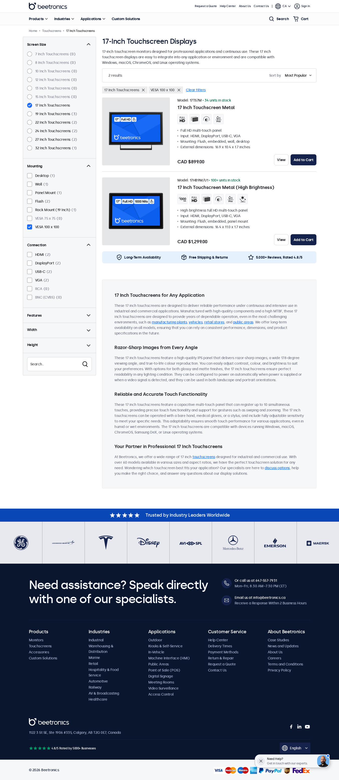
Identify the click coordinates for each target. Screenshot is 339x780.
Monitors (36, 640)
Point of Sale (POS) (164, 670)
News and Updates (283, 646)
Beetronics (48, 6)
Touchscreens (40, 646)
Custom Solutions (126, 19)
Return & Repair (221, 658)
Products (36, 19)
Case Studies (278, 640)
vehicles (195, 322)
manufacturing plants (169, 322)
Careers (274, 658)
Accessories (39, 652)
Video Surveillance (163, 688)
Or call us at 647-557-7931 (256, 580)
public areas (243, 322)
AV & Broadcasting (104, 693)
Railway (95, 687)
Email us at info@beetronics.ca (260, 597)
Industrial (96, 640)
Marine (94, 657)
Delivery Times (220, 646)
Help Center (228, 6)
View (281, 160)
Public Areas (158, 664)
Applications (91, 19)
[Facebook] (291, 727)
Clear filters (196, 90)
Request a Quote (206, 6)
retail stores (214, 322)
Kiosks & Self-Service (165, 646)
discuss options (277, 468)
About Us (245, 6)
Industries (62, 19)
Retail (93, 663)
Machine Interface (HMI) (169, 658)
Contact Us (261, 6)
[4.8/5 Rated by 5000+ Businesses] (40, 748)
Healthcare (98, 699)
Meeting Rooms (161, 682)
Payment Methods (223, 652)
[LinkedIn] (299, 727)
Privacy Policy (279, 670)
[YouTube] (307, 727)
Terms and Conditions (285, 664)
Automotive (98, 681)
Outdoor (155, 640)
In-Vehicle (156, 652)
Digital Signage (160, 676)
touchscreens (203, 457)
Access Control (161, 694)
